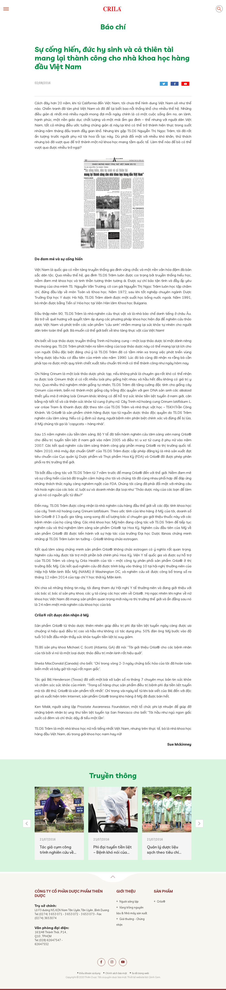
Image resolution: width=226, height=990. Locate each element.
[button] (27, 823)
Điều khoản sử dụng (89, 973)
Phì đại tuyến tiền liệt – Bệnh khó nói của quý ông (112, 849)
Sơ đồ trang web (140, 973)
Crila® (161, 901)
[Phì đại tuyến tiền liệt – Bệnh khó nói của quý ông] (112, 809)
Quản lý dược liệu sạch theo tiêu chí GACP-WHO (163, 849)
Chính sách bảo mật (116, 973)
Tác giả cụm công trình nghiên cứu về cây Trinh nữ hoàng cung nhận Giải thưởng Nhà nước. (57, 849)
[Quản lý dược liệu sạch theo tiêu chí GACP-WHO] (166, 809)
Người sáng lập (129, 901)
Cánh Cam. (155, 977)
